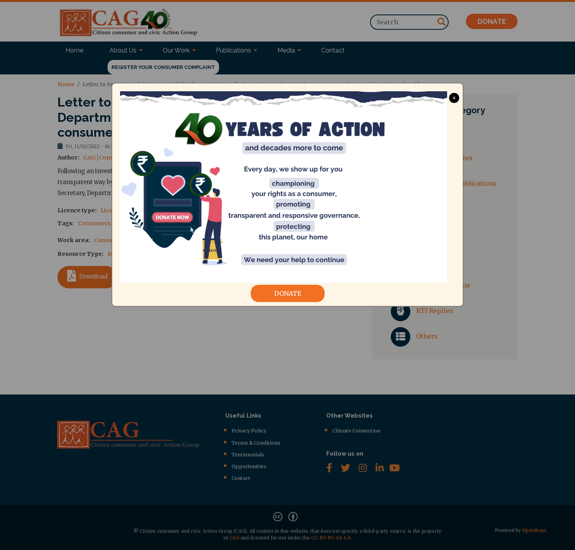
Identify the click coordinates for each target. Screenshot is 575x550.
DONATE (287, 293)
